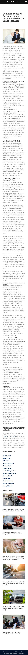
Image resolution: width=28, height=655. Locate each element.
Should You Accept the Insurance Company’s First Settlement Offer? (12, 533)
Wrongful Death (8, 486)
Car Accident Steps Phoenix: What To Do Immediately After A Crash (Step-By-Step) (14, 608)
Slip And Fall (6, 478)
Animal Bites (7, 456)
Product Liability (8, 476)
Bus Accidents (7, 466)
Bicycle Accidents (8, 463)
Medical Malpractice (9, 471)
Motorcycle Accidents (9, 473)
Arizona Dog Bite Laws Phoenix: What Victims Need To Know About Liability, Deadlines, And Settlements (13, 557)
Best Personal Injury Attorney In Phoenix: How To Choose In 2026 (12, 633)
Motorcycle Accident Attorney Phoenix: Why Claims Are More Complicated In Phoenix (14, 583)
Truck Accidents (8, 481)
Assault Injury (7, 458)
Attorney (6, 461)
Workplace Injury (8, 483)
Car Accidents (7, 468)
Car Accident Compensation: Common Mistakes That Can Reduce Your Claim (13, 510)
